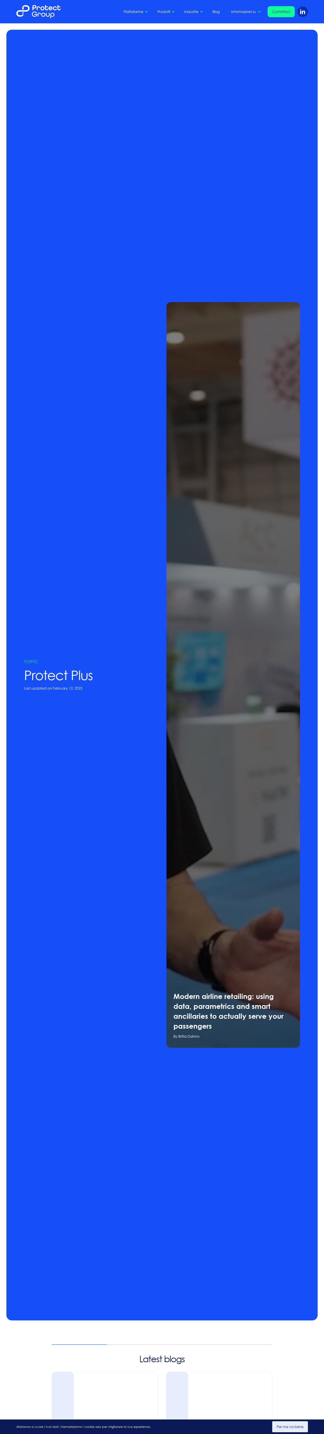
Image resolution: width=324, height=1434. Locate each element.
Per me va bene (290, 1426)
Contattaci (281, 11)
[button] (134, 11)
